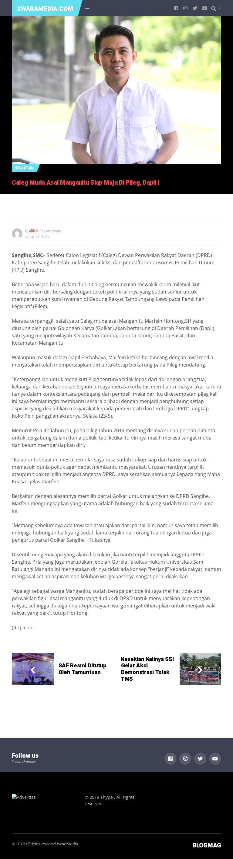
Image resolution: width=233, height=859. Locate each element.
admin (34, 230)
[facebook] (176, 8)
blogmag (206, 845)
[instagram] (185, 8)
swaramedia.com (45, 9)
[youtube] (205, 8)
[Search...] (218, 8)
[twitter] (195, 8)
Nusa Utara (24, 167)
